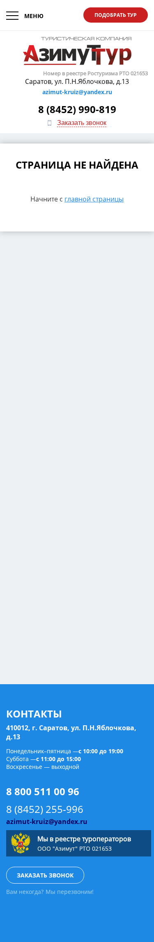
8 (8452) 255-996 (44, 809)
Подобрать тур (115, 15)
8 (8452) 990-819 (77, 109)
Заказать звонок (81, 122)
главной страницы (94, 199)
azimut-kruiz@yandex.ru (77, 92)
